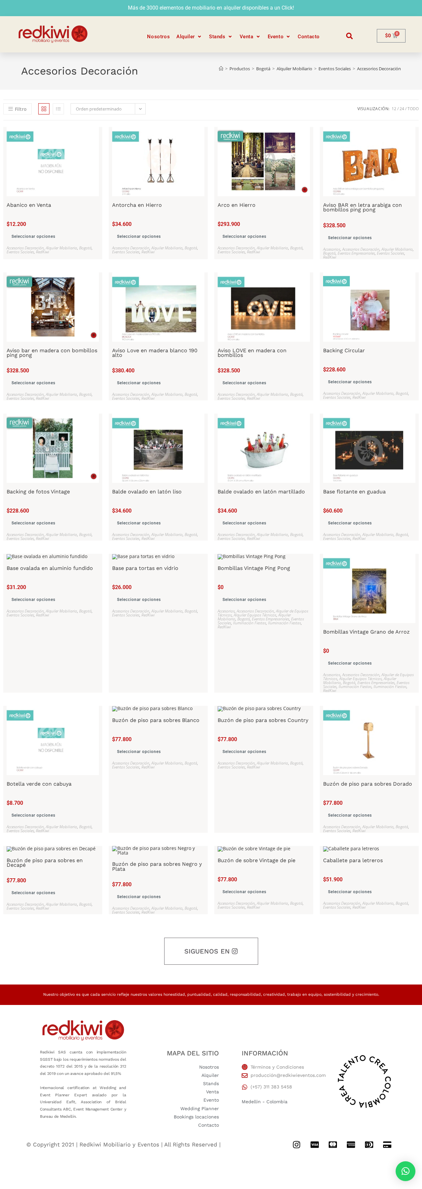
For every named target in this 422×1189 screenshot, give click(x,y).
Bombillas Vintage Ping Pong (254, 568)
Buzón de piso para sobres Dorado (367, 784)
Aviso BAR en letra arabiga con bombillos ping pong (362, 207)
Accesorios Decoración (379, 69)
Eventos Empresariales (356, 253)
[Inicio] (221, 69)
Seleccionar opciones (33, 236)
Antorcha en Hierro (137, 205)
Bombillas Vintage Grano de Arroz (366, 632)
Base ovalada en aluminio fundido (50, 568)
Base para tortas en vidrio (145, 568)
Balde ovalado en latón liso (147, 491)
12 (394, 108)
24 (402, 108)
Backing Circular (344, 350)
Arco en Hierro (237, 205)
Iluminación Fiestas (249, 623)
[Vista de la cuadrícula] (43, 108)
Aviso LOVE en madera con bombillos (252, 353)
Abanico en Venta (29, 205)
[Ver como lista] (58, 108)
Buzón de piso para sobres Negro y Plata (157, 866)
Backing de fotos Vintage (38, 491)
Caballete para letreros (353, 860)
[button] (189, 37)
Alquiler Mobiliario (61, 248)
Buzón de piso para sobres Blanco (155, 720)
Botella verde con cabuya (39, 784)
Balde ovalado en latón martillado (261, 491)
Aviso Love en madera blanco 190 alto (154, 353)
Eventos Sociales (20, 252)
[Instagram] (296, 1144)
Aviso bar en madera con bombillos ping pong (52, 353)
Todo (413, 108)
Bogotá (85, 248)
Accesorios (331, 249)
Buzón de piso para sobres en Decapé (45, 863)
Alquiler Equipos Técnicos (255, 615)
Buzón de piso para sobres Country (263, 720)
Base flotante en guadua (354, 491)
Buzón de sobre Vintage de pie (256, 860)
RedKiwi (42, 252)
